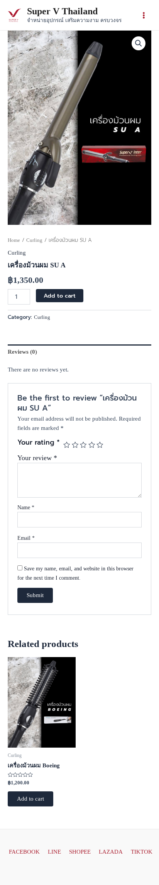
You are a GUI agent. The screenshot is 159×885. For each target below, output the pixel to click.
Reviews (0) (22, 352)
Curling (34, 240)
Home (14, 240)
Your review (37, 458)
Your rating (38, 442)
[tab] (79, 351)
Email (26, 538)
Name (25, 507)
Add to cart (60, 295)
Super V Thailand (62, 11)
